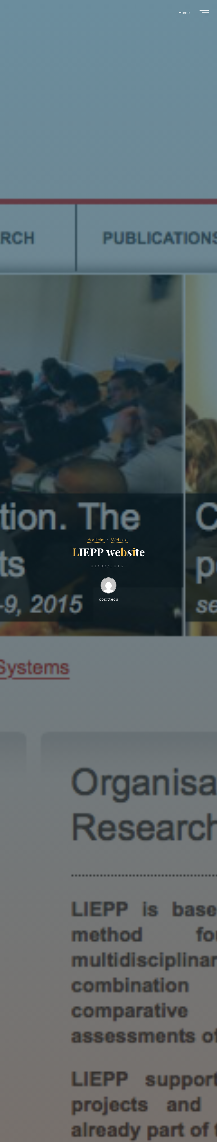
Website (119, 539)
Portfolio (96, 539)
